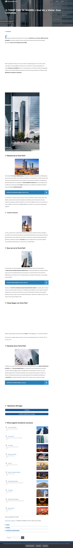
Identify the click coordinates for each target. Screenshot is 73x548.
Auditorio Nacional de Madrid (13, 499)
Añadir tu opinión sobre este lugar (27, 414)
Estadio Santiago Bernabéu (13, 481)
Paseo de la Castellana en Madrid (14, 472)
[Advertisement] (26, 53)
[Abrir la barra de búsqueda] (67, 1)
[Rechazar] (71, 545)
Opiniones (27, 410)
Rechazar (38, 546)
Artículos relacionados (12, 530)
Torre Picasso (10, 490)
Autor (8, 525)
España (57, 1)
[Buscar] (22, 537)
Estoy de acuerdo (30, 546)
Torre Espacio (10, 445)
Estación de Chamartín (12, 454)
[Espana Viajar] (11, 1)
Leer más (45, 546)
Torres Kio (10, 463)
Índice (8, 527)
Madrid (62, 1)
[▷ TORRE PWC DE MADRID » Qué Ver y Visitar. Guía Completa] (27, 167)
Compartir (8, 31)
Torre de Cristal (11, 436)
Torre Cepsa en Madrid (12, 427)
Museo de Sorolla (11, 508)
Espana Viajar (8, 520)
